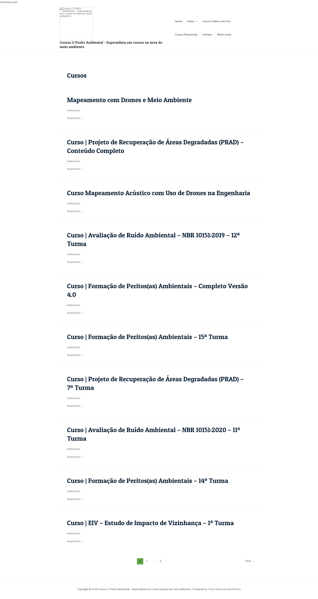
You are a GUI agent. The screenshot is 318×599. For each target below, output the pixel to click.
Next (249, 561)
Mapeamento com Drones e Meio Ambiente (129, 100)
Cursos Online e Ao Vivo (216, 21)
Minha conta (224, 34)
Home (178, 21)
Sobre (190, 21)
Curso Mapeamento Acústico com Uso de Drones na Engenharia (158, 193)
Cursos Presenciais (186, 34)
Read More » (74, 118)
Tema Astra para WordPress (224, 589)
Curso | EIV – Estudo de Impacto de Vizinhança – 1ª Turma (150, 523)
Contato (207, 34)
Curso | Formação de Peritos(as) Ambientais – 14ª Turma (148, 480)
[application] (195, 21)
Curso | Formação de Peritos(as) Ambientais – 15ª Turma (148, 337)
